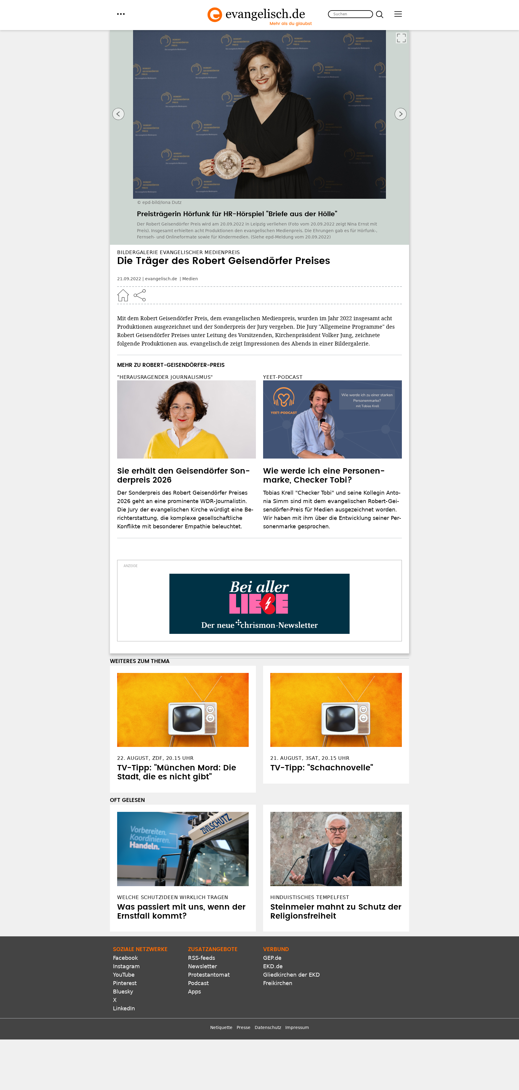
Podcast (198, 983)
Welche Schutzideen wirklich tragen (172, 897)
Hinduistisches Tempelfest (309, 897)
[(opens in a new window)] (259, 604)
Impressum (297, 1027)
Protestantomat (209, 975)
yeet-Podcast (283, 377)
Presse (243, 1027)
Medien (190, 278)
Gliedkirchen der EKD (291, 975)
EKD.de (273, 966)
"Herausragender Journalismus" (165, 377)
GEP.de (272, 958)
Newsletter (202, 966)
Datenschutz (268, 1027)
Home (123, 295)
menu (121, 14)
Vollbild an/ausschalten (401, 37)
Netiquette (221, 1027)
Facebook (125, 958)
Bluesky (123, 991)
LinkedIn (124, 1008)
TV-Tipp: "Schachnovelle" (321, 768)
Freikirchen (277, 983)
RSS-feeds (201, 958)
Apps (194, 991)
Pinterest (125, 983)
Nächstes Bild (401, 114)
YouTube (124, 975)
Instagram (126, 966)
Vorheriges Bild (118, 114)
